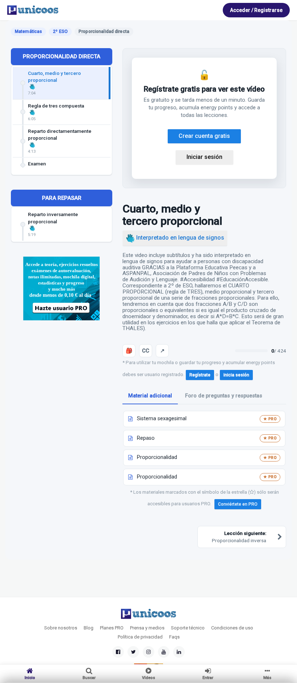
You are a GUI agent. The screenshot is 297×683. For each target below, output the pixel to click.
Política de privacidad (140, 637)
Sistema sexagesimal (162, 419)
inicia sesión (236, 375)
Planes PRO (112, 628)
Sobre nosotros (60, 628)
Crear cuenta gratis (204, 135)
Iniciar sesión (204, 156)
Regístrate (199, 375)
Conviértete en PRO (238, 504)
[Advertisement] (61, 380)
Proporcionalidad (157, 457)
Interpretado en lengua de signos (179, 237)
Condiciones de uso (232, 628)
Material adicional (150, 396)
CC (145, 350)
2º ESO (60, 31)
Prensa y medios (147, 628)
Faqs (174, 637)
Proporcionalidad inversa (239, 536)
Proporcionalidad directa (61, 56)
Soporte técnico (188, 628)
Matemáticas (28, 31)
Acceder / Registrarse (256, 10)
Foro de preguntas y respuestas (223, 396)
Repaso (146, 438)
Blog (88, 628)
